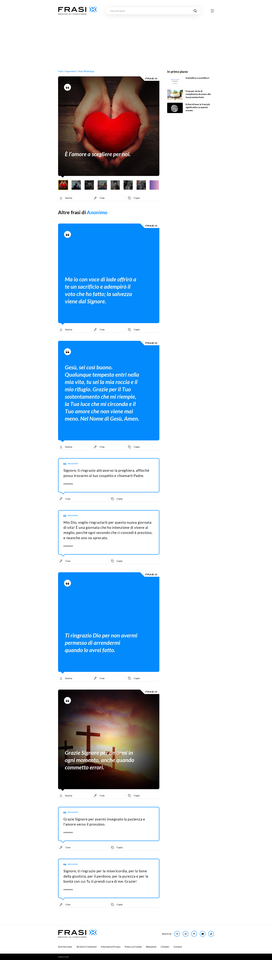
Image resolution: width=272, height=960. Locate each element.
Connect (177, 946)
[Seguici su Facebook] (177, 934)
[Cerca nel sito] (195, 10)
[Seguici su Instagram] (185, 934)
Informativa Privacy (110, 946)
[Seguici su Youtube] (202, 934)
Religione (73, 464)
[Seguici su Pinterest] (194, 934)
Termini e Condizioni (86, 946)
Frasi (60, 71)
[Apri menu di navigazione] (212, 11)
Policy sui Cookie (133, 946)
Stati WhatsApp (86, 71)
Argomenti (70, 71)
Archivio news (65, 946)
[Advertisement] (136, 36)
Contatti (165, 946)
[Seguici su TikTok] (211, 934)
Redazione (151, 946)
